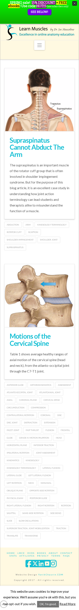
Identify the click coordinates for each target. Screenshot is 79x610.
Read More (68, 604)
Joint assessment (45, 452)
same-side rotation (33, 513)
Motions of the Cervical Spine (30, 339)
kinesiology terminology (52, 224)
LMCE (21, 553)
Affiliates (27, 555)
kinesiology (32, 460)
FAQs (66, 555)
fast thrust (32, 430)
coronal (46, 415)
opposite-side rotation (41, 490)
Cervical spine (52, 400)
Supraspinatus (15, 247)
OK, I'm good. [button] (48, 604)
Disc (59, 415)
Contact (66, 553)
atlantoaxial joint (49, 392)
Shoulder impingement (20, 239)
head (59, 437)
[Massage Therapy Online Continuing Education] (39, 32)
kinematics (13, 460)
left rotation (14, 483)
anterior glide (15, 385)
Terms (55, 555)
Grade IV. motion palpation (34, 437)
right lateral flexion (19, 505)
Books (41, 553)
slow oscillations (29, 520)
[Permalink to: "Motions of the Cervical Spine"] (39, 302)
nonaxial (46, 483)
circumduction (15, 407)
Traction (61, 528)
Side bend (55, 513)
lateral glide (14, 475)
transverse (31, 535)
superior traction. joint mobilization (28, 528)
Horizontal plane (17, 445)
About (53, 553)
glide (10, 437)
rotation (66, 505)
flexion (50, 430)
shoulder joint (49, 239)
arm (28, 224)
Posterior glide (38, 498)
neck (31, 483)
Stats (13, 555)
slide (9, 520)
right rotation (46, 505)
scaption (33, 232)
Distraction (30, 422)
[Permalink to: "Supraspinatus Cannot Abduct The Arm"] (39, 109)
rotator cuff (14, 232)
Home (11, 553)
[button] (39, 45)
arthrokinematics (40, 385)
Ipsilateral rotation (18, 452)
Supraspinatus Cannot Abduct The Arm (37, 147)
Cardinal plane (28, 400)
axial (10, 400)
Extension (49, 422)
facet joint (13, 430)
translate (12, 535)
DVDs (31, 553)
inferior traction (43, 445)
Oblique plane (15, 490)
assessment (64, 385)
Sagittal (11, 513)
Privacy (43, 555)
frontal (65, 430)
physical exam (15, 498)
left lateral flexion (39, 475)
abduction (13, 224)
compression (38, 407)
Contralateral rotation (20, 415)
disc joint (12, 422)
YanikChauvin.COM (50, 574)
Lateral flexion (51, 468)
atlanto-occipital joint (20, 392)
